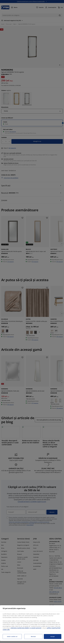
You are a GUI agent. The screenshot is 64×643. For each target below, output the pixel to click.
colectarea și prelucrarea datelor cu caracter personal (25, 628)
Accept (52, 636)
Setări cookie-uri (12, 636)
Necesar (33, 636)
